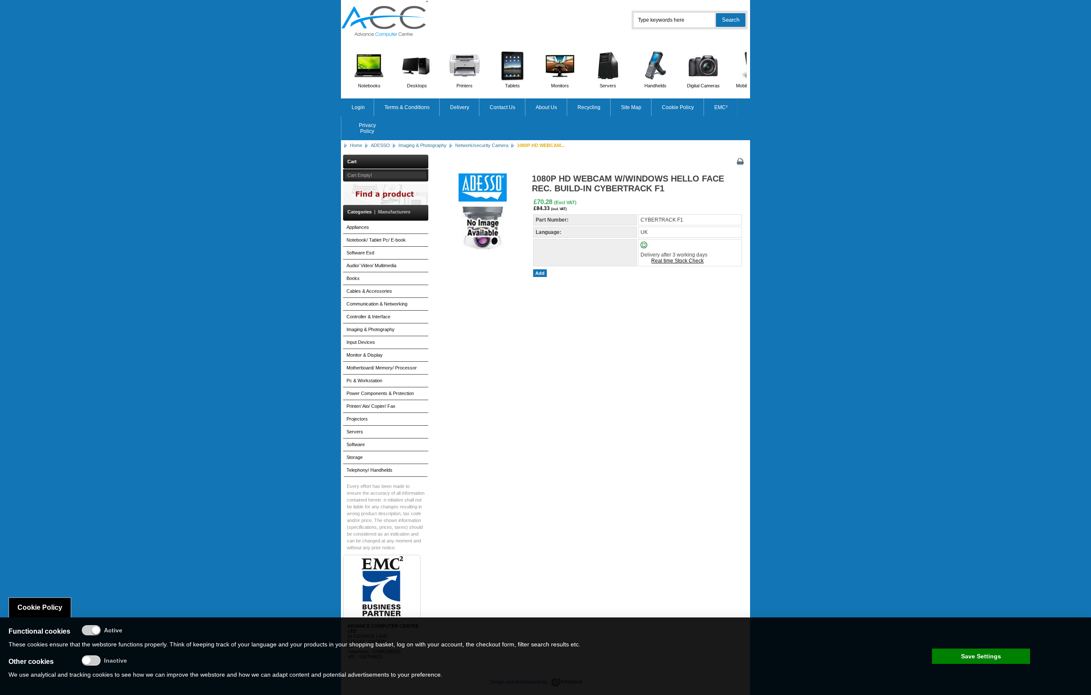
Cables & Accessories (369, 291)
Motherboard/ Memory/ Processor (381, 367)
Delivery (459, 107)
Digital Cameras (703, 85)
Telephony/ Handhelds (369, 470)
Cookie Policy (678, 107)
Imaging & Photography (422, 145)
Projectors (357, 418)
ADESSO (380, 145)
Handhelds (655, 85)
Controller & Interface (368, 316)
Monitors (560, 85)
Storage (354, 457)
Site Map (631, 107)
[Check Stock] (651, 247)
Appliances (357, 227)
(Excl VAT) (565, 202)
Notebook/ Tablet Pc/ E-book (376, 239)
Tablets (512, 85)
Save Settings (981, 656)
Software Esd (360, 252)
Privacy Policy (367, 128)
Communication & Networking (376, 303)
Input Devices (360, 342)
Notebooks (369, 85)
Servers (608, 85)
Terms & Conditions (407, 107)
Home (356, 145)
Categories (359, 211)
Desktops (417, 85)
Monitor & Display (364, 355)
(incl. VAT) (559, 209)
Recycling (588, 107)
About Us (546, 107)
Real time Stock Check (677, 261)
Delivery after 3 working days (674, 255)
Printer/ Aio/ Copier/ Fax (370, 406)
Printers (464, 85)
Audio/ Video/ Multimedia (371, 265)
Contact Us (502, 107)
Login (358, 107)
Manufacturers (394, 211)
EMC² (720, 107)
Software (355, 444)
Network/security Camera (481, 145)
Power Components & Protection (380, 393)
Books (353, 278)
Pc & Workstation (364, 380)
